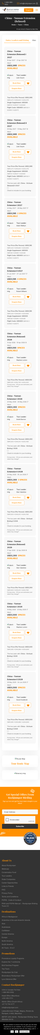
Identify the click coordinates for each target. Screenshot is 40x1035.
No (17, 1031)
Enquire (29, 10)
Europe (4, 937)
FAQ (3, 889)
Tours (20, 25)
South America (7, 944)
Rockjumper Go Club (10, 972)
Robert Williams (21, 291)
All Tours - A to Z (8, 948)
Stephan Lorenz (21, 360)
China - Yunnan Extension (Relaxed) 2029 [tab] (16, 544)
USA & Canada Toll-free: (11, 991)
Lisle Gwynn (20, 78)
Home (14, 25)
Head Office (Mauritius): (11, 996)
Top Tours (5, 969)
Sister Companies (8, 879)
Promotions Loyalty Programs (13, 958)
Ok (12, 1031)
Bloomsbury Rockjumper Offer (13, 976)
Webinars (5, 869)
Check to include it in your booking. (19, 190)
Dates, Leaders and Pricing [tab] (17, 40)
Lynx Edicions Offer (9, 979)
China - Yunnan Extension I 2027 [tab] (14, 203)
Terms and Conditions (10, 896)
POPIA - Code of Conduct (11, 900)
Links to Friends (8, 886)
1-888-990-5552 (9, 3)
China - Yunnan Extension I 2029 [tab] (14, 605)
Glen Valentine (21, 492)
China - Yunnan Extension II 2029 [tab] (15, 677)
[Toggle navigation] (36, 10)
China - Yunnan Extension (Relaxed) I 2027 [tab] (16, 54)
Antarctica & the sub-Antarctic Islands (16, 920)
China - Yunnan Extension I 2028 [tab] (14, 397)
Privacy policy (24, 1031)
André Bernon (21, 419)
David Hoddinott (21, 700)
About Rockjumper (9, 865)
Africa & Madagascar (10, 916)
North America (7, 941)
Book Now (17, 83)
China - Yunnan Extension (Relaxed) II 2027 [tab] (17, 123)
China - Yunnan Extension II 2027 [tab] (15, 269)
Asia (3, 923)
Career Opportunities (10, 883)
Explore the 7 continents (11, 962)
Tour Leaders (7, 876)
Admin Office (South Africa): (12, 1002)
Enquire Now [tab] (17, 88)
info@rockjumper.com (27, 3)
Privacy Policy (7, 893)
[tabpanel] (20, 395)
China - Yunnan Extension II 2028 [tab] (15, 470)
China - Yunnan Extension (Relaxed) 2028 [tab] (16, 337)
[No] (37, 1029)
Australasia (6, 927)
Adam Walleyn (21, 225)
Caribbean (6, 930)
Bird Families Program (10, 965)
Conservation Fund (9, 872)
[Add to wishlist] (28, 83)
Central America (8, 934)
